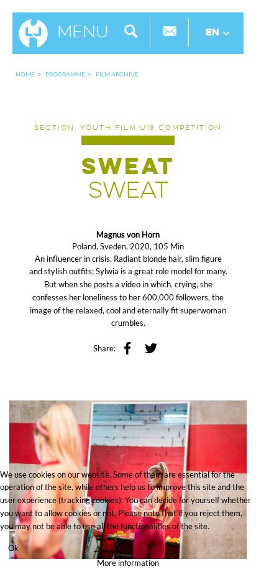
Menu (83, 32)
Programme (65, 74)
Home (25, 74)
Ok (13, 548)
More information (128, 563)
